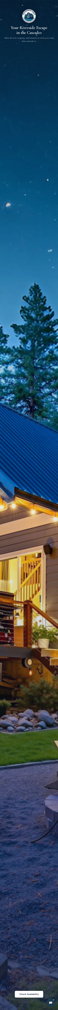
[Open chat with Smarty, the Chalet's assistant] (50, 1002)
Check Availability (29, 994)
